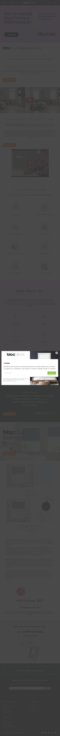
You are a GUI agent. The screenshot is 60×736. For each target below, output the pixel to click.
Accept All (52, 373)
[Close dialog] (56, 353)
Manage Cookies (8, 373)
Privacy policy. (14, 381)
